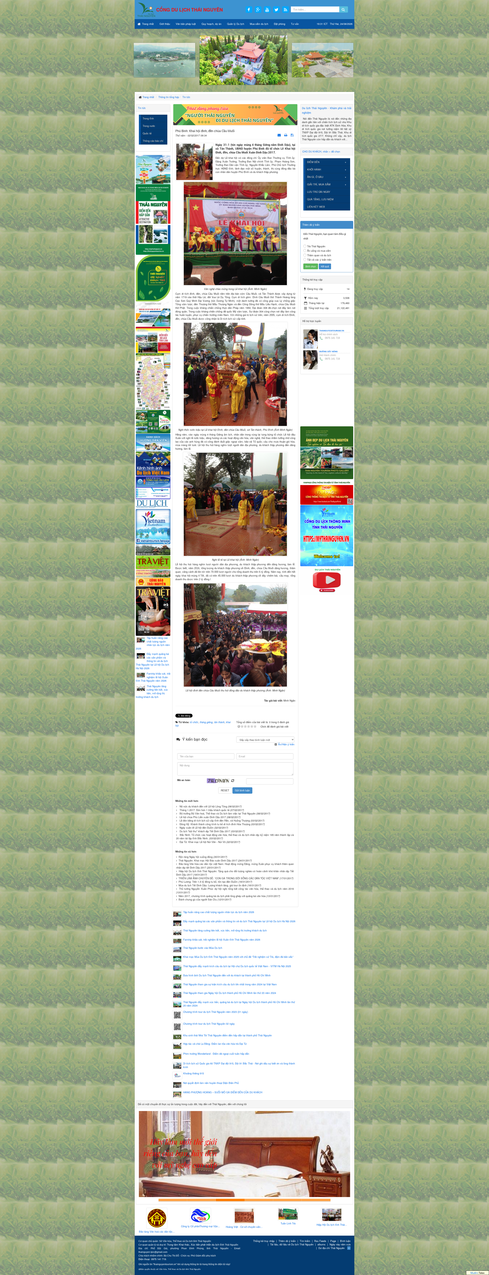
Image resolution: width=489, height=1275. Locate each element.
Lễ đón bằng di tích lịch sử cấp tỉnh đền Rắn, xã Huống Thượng (215, 820)
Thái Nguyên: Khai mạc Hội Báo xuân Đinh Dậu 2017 (208, 860)
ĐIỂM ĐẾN (313, 162)
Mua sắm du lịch (259, 24)
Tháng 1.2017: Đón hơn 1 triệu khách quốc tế (204, 810)
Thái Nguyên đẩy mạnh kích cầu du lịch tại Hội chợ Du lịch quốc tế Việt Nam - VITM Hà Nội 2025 (237, 966)
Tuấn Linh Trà (200, 1223)
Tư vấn (295, 24)
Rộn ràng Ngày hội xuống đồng (196, 857)
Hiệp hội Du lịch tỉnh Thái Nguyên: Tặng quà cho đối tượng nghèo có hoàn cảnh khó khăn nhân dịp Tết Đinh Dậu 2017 (235, 873)
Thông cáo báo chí (153, 141)
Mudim (474, 1273)
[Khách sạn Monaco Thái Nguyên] (331, 1214)
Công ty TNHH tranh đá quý (258, 1200)
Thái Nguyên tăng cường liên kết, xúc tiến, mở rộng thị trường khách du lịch (225, 930)
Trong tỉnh (148, 118)
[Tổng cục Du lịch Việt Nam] (153, 487)
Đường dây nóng (328, 351)
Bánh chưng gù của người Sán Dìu (198, 899)
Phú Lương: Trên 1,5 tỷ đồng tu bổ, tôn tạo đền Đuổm (208, 881)
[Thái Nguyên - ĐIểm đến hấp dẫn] (153, 219)
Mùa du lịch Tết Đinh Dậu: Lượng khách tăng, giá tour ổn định (213, 885)
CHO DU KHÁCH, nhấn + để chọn (321, 151)
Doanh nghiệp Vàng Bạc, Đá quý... (288, 1232)
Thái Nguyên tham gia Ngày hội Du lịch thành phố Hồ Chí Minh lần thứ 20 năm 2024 (229, 993)
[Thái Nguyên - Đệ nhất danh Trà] (153, 278)
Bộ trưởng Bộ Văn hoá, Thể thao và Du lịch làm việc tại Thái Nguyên (218, 813)
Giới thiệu (164, 24)
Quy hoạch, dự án (211, 24)
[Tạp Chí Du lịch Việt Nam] (153, 504)
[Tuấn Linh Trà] (200, 1214)
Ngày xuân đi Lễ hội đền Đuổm (197, 827)
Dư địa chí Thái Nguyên (331, 1248)
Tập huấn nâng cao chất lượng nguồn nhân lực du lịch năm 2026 (218, 912)
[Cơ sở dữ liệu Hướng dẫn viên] (153, 442)
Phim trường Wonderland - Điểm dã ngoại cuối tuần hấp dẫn (216, 1053)
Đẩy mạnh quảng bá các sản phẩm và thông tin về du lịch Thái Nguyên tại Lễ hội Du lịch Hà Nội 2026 (239, 921)
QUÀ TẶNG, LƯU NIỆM (320, 199)
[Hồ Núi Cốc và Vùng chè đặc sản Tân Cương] (153, 581)
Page (333, 1241)
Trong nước (149, 126)
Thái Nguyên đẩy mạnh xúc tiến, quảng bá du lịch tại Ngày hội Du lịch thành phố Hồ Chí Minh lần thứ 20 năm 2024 (239, 1003)
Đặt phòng (279, 24)
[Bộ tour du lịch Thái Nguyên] (153, 421)
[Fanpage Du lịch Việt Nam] (153, 526)
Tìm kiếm (305, 1241)
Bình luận (345, 1241)
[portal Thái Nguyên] (153, 573)
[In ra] (286, 135)
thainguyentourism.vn (331, 331)
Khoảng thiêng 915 (193, 1073)
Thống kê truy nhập (263, 1241)
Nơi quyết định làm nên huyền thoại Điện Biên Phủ (211, 1083)
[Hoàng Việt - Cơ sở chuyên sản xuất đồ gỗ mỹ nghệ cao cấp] (156, 1216)
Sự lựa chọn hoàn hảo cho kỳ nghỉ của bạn (173, 1200)
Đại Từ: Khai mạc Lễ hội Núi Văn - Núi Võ (203, 842)
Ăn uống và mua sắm (319, 250)
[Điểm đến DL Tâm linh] (153, 339)
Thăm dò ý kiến (287, 1241)
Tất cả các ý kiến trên (319, 259)
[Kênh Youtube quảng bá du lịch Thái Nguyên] (326, 580)
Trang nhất (147, 24)
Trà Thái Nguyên (316, 246)
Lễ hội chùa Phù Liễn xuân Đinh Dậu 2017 (203, 817)
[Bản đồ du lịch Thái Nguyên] (153, 381)
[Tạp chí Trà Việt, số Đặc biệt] (153, 610)
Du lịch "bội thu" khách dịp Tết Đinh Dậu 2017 (205, 831)
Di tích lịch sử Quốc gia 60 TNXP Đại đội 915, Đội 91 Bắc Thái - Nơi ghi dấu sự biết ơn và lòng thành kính (239, 1065)
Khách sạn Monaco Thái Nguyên (332, 1222)
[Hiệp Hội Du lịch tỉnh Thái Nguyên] (244, 1215)
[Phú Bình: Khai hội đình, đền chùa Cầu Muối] (194, 161)
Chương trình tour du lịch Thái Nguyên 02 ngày (209, 1023)
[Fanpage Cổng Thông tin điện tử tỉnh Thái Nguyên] (326, 492)
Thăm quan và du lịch (319, 255)
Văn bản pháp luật (186, 24)
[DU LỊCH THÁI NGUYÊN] (326, 452)
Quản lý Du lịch (235, 24)
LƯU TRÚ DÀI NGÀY (318, 192)
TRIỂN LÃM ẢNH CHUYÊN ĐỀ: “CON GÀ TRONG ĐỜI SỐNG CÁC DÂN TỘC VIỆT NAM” (229, 878)
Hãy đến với (287, 1200)
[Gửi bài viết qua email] (280, 135)
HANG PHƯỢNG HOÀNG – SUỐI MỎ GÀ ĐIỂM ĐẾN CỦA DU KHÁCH (222, 1092)
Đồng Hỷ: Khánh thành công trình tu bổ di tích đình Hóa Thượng (215, 824)
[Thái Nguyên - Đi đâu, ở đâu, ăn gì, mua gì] (153, 169)
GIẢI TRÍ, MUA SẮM (318, 184)
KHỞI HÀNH (314, 169)
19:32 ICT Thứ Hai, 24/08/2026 (334, 24)
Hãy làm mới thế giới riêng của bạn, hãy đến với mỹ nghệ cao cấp (230, 1200)
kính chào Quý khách (201, 1200)
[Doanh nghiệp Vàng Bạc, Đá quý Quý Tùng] (288, 1218)
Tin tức (142, 108)
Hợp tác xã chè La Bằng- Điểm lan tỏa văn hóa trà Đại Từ (215, 1043)
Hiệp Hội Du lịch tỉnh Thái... (244, 1224)
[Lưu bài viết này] (292, 135)
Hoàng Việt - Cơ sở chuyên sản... (156, 1227)
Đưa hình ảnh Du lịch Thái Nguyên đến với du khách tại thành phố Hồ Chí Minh (226, 975)
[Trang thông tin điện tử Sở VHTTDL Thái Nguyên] (153, 549)
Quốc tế (147, 133)
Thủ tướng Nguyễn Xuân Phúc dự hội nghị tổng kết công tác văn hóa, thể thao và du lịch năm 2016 (236, 889)
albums (321, 1244)
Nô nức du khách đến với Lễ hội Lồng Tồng (203, 806)
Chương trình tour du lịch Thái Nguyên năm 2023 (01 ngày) (215, 1012)
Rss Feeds (320, 1241)
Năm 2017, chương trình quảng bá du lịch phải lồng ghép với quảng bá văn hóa (222, 896)
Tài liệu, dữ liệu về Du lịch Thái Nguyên (291, 1244)
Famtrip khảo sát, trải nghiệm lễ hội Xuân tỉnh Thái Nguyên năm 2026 (221, 939)
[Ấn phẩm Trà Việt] (153, 562)
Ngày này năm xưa (340, 1244)
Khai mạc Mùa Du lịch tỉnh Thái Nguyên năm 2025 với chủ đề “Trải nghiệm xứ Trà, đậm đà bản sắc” (238, 957)
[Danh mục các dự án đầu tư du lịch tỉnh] (153, 314)
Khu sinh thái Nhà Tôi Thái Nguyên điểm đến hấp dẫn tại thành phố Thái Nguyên (227, 1035)
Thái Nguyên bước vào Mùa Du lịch (202, 948)
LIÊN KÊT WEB (316, 206)
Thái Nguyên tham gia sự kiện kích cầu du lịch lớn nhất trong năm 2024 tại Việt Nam (230, 984)
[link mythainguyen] (326, 535)
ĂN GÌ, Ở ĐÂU (315, 177)
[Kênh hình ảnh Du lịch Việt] (153, 463)
